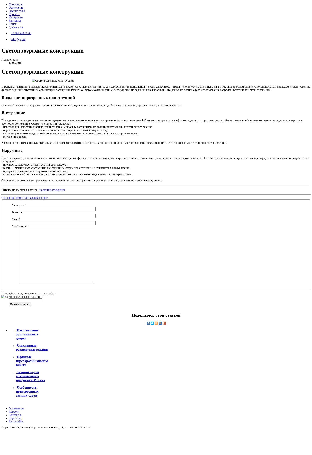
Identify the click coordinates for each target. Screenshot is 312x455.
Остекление (16, 7)
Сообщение (20, 226)
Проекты (14, 14)
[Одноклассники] (156, 323)
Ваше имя (19, 205)
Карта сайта (16, 421)
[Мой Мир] (160, 323)
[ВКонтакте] (148, 323)
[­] (2, 433)
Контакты (15, 20)
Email (16, 219)
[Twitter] (152, 323)
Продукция (16, 4)
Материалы (16, 17)
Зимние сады (17, 10)
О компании (16, 408)
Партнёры (15, 418)
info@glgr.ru (18, 39)
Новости (14, 411)
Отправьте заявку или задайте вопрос (24, 197)
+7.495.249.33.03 (21, 33)
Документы (16, 27)
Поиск (13, 23)
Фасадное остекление (52, 189)
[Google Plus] (164, 323)
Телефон (17, 212)
